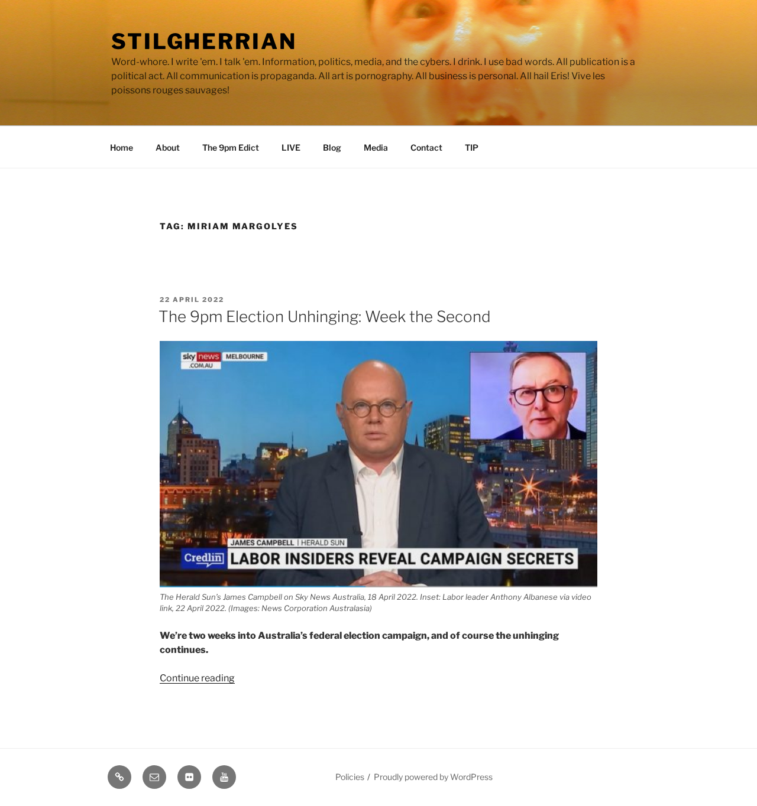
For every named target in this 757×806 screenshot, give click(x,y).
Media (376, 147)
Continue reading (197, 678)
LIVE (291, 147)
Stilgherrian (204, 41)
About (168, 147)
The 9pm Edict (230, 147)
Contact (426, 147)
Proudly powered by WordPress (433, 777)
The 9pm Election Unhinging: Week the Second (324, 316)
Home (121, 147)
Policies (349, 777)
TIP (471, 147)
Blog (332, 147)
